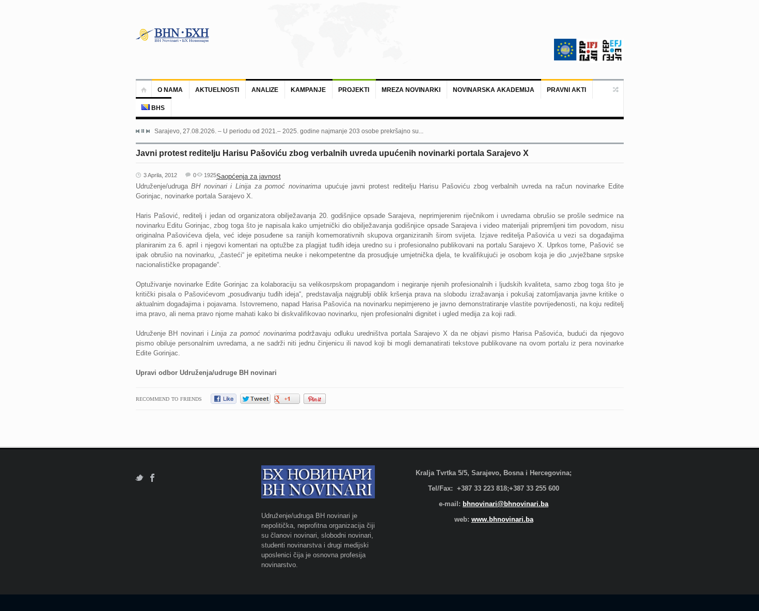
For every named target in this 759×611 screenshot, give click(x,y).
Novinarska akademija (493, 89)
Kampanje (308, 89)
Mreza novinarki (411, 89)
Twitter (139, 478)
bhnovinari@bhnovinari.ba (505, 504)
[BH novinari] (173, 35)
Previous (137, 131)
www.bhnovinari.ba (502, 519)
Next (147, 131)
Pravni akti (566, 89)
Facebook (152, 478)
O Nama (170, 89)
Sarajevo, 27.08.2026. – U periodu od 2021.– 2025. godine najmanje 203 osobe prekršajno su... (288, 131)
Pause (142, 131)
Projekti (353, 89)
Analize (264, 89)
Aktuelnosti (217, 89)
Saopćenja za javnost (248, 176)
